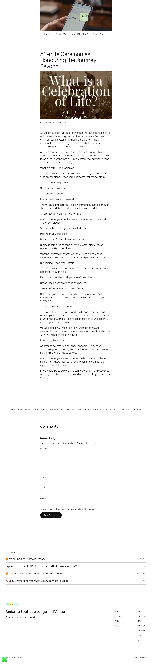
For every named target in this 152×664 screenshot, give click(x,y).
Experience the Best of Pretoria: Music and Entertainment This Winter (44, 566)
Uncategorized (61, 122)
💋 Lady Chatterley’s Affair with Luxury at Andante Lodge (37, 580)
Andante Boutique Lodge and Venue (35, 611)
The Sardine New (16, 657)
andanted (51, 122)
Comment (44, 448)
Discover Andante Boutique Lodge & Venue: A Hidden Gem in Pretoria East (109, 409)
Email (42, 488)
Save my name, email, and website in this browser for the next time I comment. (69, 509)
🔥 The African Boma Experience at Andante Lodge (34, 573)
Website (43, 498)
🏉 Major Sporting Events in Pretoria (26, 559)
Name (42, 477)
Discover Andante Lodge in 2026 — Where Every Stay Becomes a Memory (41, 409)
